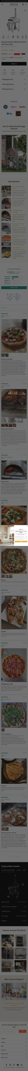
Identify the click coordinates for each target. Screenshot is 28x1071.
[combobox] (21, 537)
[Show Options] (26, 537)
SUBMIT (21, 541)
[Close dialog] (27, 525)
